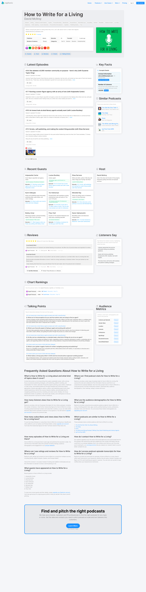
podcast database (50, 445)
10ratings (38, 34)
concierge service (91, 445)
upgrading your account (80, 410)
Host (37, 54)
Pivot (103, 118)
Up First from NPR (108, 129)
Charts (55, 54)
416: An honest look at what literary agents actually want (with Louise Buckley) (46, 315)
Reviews (45, 54)
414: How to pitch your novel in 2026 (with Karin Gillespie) (40, 344)
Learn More (73, 526)
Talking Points (66, 54)
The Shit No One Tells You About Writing (110, 107)
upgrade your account (63, 424)
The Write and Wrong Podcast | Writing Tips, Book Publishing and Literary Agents (110, 124)
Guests (29, 54)
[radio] (26, 34)
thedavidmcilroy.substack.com (34, 31)
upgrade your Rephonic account (61, 492)
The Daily (105, 113)
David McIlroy (32, 18)
